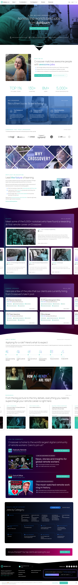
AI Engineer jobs (33, 519)
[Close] (76, 583)
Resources (50, 2)
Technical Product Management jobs (30, 536)
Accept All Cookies (63, 582)
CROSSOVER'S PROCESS (64, 339)
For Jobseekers (22, 2)
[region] (39, 583)
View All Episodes (62, 476)
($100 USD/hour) (19, 301)
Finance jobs (9, 536)
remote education (26, 188)
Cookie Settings (55, 582)
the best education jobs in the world (18, 197)
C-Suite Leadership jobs (28, 527)
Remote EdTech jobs (60, 537)
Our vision (64, 100)
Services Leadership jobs (44, 528)
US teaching (19, 190)
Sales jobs (42, 537)
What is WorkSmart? (22, 576)
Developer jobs (44, 517)
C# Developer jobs (44, 515)
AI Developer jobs (34, 518)
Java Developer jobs (55, 515)
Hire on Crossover (59, 75)
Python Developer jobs (55, 518)
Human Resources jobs (61, 527)
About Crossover (21, 570)
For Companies (33, 2)
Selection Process (34, 572)
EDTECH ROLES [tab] (66, 507)
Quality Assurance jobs (24, 520)
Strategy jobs (59, 529)
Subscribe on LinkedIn (60, 450)
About (13, 2)
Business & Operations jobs (61, 528)
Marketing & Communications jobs (46, 538)
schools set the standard (22, 193)
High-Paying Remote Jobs (36, 570)
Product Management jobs (28, 537)
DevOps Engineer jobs (45, 518)
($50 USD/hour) (53, 316)
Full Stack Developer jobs (45, 520)
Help (69, 2)
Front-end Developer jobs (45, 519)
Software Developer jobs (65, 517)
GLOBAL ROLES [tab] (55, 507)
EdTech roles (34, 188)
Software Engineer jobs (35, 517)
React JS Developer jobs (55, 519)
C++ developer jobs (44, 516)
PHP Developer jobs (55, 517)
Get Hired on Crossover (42, 75)
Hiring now (67, 129)
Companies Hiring (21, 572)
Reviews (43, 2)
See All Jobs (67, 288)
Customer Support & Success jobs (46, 527)
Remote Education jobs (60, 536)
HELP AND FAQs (5, 575)
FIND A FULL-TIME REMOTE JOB (38, 28)
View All (68, 395)
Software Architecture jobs (12, 528)
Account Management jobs (45, 536)
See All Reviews (66, 218)
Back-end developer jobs (35, 520)
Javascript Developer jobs (56, 516)
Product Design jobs (24, 519)
